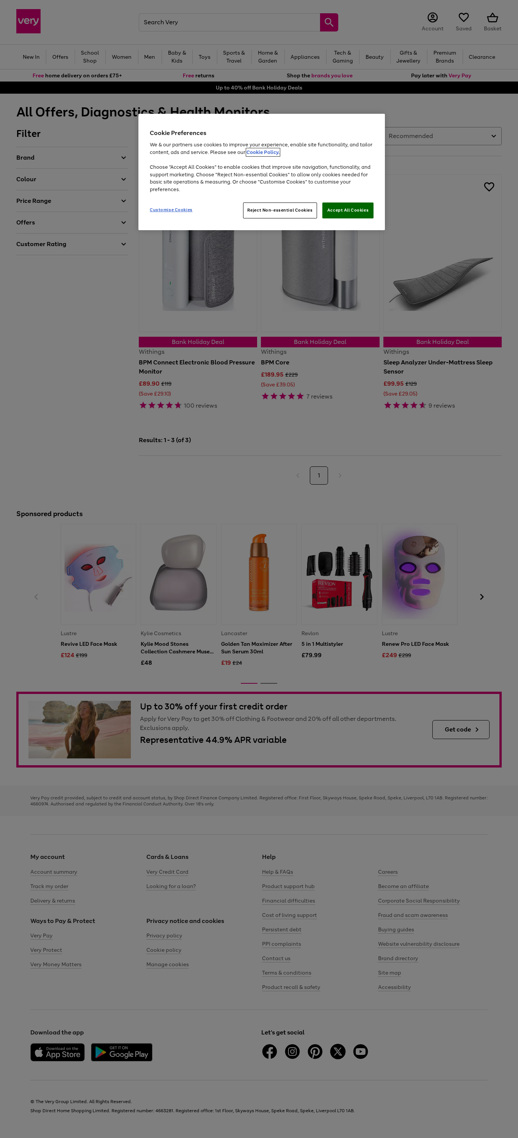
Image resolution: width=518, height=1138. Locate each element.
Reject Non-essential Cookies (280, 210)
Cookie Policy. (262, 152)
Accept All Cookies (348, 210)
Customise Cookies (171, 210)
